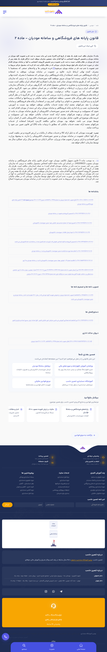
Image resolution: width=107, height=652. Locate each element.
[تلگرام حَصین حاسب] (61, 592)
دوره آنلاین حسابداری (27, 490)
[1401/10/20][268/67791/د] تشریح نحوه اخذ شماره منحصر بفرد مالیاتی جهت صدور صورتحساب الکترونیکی (62, 223)
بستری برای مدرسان (63, 493)
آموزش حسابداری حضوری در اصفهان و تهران (15, 638)
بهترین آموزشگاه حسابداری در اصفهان (81, 560)
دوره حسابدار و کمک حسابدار (95, 480)
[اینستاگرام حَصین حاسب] (46, 592)
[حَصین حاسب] (53, 15)
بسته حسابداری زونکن (26, 477)
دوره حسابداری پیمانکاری (97, 487)
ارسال (7, 504)
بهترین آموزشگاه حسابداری (88, 634)
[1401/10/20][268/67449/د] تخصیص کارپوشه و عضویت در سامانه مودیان (69, 214)
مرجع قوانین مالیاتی (42, 381)
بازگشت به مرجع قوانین (83, 435)
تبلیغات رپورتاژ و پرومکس (61, 490)
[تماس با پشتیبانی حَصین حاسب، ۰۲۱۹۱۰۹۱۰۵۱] (5, 636)
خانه (97, 26)
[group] (53, 414)
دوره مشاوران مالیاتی (98, 493)
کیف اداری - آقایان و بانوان (25, 487)
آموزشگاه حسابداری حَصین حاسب (79, 381)
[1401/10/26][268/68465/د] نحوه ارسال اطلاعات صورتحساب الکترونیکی (69, 232)
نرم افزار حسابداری (63, 477)
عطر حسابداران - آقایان (26, 483)
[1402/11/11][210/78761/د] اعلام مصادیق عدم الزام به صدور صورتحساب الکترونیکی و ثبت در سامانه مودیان (62, 251)
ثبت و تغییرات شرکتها (62, 483)
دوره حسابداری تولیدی (97, 490)
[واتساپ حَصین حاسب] (53, 592)
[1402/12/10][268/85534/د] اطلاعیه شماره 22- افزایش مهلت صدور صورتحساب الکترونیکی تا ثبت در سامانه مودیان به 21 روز (58, 261)
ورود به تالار (54, 4)
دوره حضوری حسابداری (26, 480)
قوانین (92, 26)
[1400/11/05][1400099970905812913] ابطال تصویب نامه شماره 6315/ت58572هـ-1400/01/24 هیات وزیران (61, 341)
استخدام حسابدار (63, 487)
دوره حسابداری (64, 480)
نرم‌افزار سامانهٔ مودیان (41, 366)
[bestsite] (53, 543)
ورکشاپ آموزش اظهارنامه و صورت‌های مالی (76, 366)
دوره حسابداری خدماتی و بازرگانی (94, 483)
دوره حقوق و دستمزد (98, 477)
